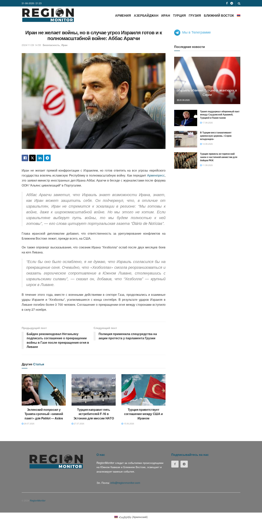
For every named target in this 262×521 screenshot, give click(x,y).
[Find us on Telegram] (231, 3)
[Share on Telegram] (47, 158)
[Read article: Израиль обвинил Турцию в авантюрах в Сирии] (207, 80)
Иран (165, 15)
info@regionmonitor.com (125, 483)
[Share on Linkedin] (40, 158)
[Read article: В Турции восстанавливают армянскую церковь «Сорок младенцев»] (185, 139)
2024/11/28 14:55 (31, 45)
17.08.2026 (207, 122)
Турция (179, 15)
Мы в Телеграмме (196, 32)
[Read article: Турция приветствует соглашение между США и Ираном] (143, 390)
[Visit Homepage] (48, 15)
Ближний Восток (219, 15)
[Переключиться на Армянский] (238, 15)
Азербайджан (146, 15)
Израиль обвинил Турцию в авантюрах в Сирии (207, 92)
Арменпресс (156, 175)
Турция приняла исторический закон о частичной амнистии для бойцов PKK (218, 157)
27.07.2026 (78, 423)
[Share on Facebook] (25, 158)
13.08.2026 (207, 143)
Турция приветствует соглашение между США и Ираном (143, 413)
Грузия (195, 15)
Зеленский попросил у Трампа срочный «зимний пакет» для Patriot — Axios (44, 413)
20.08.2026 (184, 99)
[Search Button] (239, 3)
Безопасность (51, 45)
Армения (123, 15)
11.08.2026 (207, 165)
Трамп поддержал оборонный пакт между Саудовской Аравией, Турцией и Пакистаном (220, 115)
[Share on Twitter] (32, 158)
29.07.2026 (28, 423)
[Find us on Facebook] (227, 3)
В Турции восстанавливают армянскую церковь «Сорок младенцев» (216, 136)
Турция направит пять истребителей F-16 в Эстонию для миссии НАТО (93, 413)
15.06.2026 (128, 423)
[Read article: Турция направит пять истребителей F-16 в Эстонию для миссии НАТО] (94, 390)
